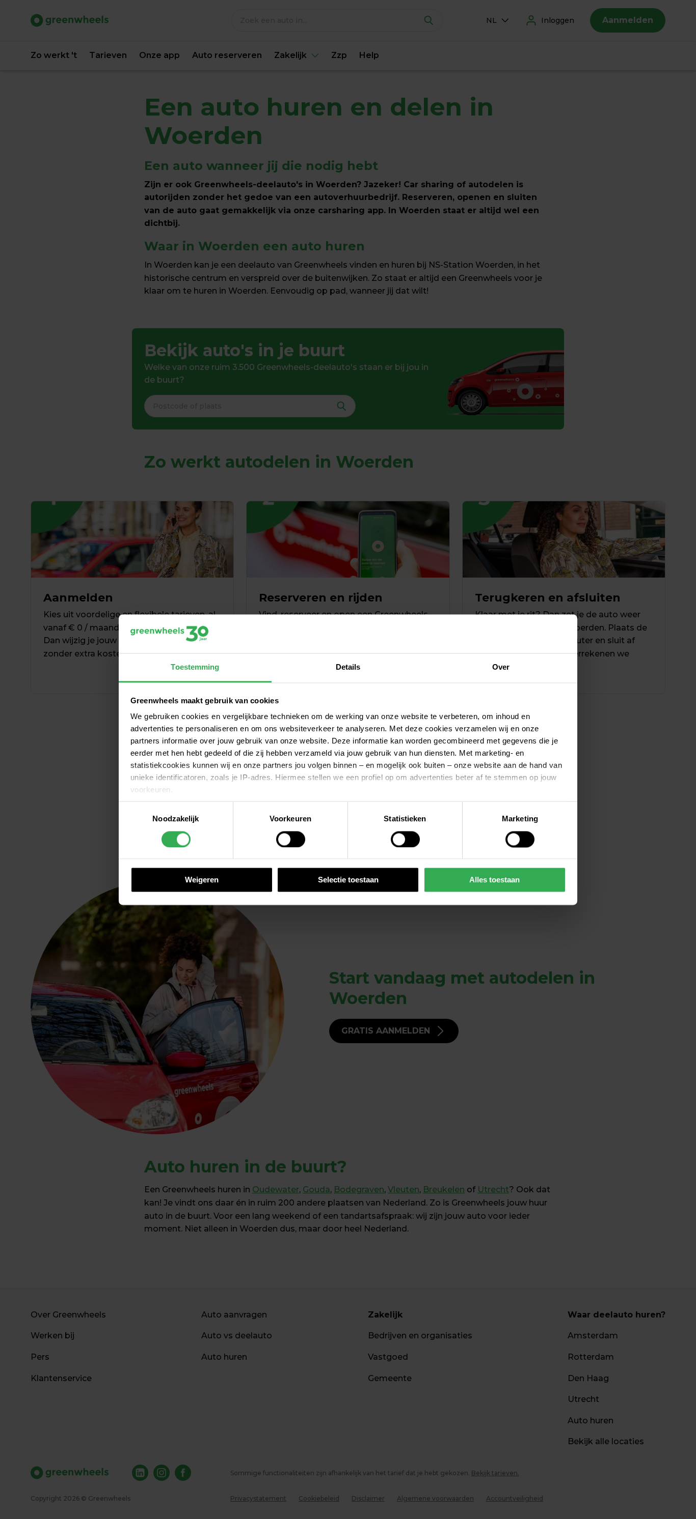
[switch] (290, 839)
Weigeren (202, 880)
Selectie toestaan (348, 880)
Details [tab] (348, 667)
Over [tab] (501, 667)
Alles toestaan (494, 880)
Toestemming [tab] (195, 667)
